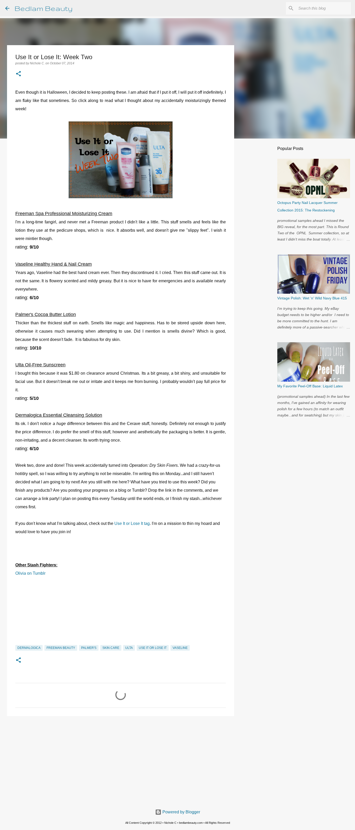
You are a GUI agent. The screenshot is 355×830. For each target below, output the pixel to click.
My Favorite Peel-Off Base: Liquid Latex (310, 386)
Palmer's (88, 648)
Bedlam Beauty (44, 8)
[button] (18, 74)
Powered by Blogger (180, 812)
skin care (110, 648)
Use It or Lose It (153, 648)
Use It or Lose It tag (132, 523)
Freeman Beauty (61, 648)
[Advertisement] (120, 760)
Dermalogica (29, 648)
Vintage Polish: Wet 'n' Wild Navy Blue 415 (312, 298)
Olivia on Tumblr (30, 573)
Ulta (129, 648)
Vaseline (180, 648)
